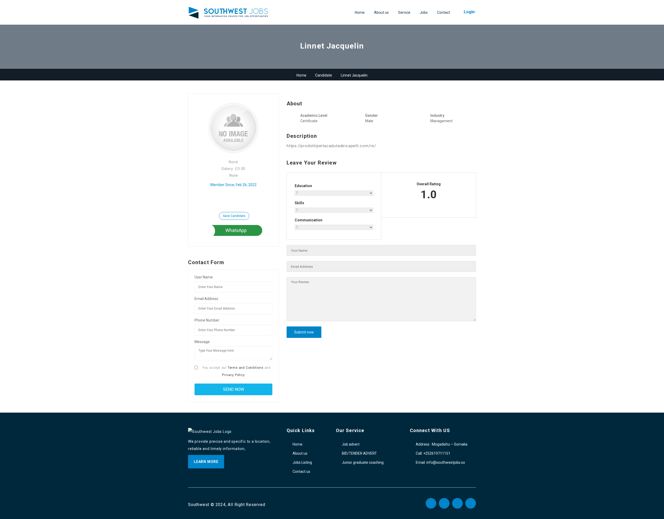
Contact (443, 12)
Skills (299, 203)
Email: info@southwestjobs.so (440, 462)
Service (404, 12)
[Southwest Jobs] (228, 12)
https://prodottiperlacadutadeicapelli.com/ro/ (331, 146)
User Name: (204, 277)
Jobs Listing (302, 462)
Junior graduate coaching (363, 462)
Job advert (350, 444)
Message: (202, 342)
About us (381, 12)
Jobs (424, 12)
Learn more (206, 462)
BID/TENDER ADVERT (359, 453)
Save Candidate (234, 216)
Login (469, 11)
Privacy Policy (233, 375)
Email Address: (207, 299)
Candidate (323, 75)
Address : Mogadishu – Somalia (441, 444)
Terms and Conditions (246, 368)
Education (303, 186)
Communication (308, 220)
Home (360, 12)
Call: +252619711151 (433, 453)
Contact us (301, 471)
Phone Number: (207, 320)
